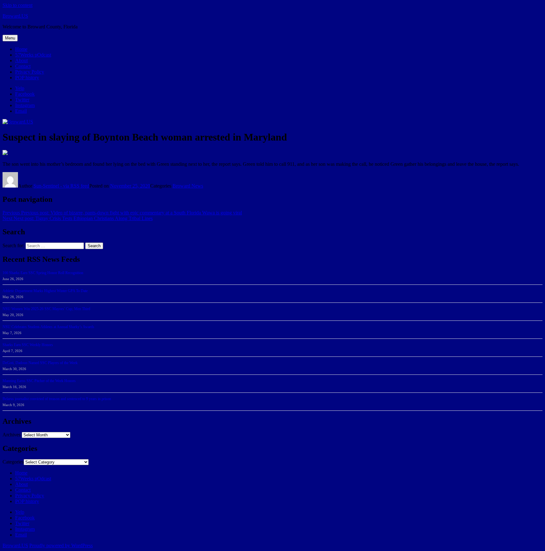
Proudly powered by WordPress (61, 545)
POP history (27, 77)
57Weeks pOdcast (33, 54)
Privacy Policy (29, 72)
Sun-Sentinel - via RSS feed (61, 186)
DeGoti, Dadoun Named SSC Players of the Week (40, 363)
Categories (13, 461)
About (21, 60)
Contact (23, 66)
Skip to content (17, 5)
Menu (10, 38)
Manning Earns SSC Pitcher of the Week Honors (39, 381)
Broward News (188, 186)
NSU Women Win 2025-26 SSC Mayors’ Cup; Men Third (46, 309)
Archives (12, 434)
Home (21, 49)
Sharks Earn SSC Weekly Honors (28, 345)
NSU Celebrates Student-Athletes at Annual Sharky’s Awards (48, 327)
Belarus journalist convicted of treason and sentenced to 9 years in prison (57, 399)
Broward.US (15, 16)
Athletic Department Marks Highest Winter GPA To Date (45, 291)
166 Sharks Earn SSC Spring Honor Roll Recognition (43, 273)
